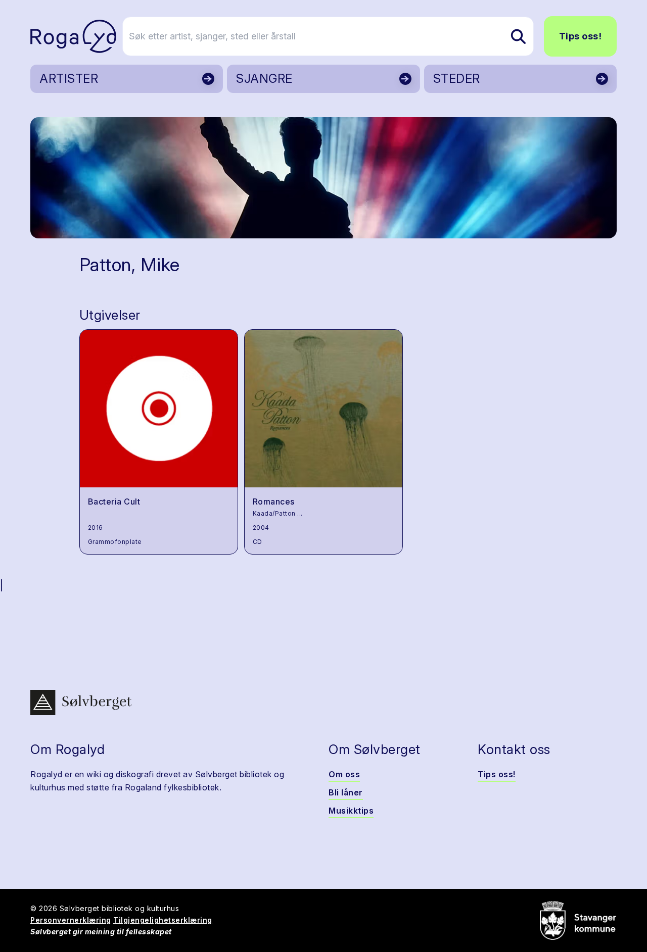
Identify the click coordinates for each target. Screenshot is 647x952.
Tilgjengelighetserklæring (162, 920)
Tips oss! (580, 36)
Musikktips (351, 811)
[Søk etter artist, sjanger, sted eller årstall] (518, 36)
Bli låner (346, 792)
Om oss (344, 774)
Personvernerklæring (70, 920)
